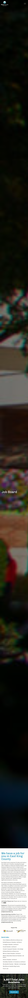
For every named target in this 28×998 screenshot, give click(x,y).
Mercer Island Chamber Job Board (12, 953)
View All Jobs (14, 992)
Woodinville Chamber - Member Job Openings (14, 964)
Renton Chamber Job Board (10, 959)
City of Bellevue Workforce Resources (12, 940)
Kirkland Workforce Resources (11, 951)
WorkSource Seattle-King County (11, 966)
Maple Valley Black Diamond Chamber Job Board (13, 956)
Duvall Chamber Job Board (9, 946)
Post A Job (5, 968)
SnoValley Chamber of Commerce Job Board (14, 961)
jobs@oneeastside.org (7, 911)
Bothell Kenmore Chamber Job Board (12, 942)
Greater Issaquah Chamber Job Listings (13, 949)
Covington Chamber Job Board (10, 944)
